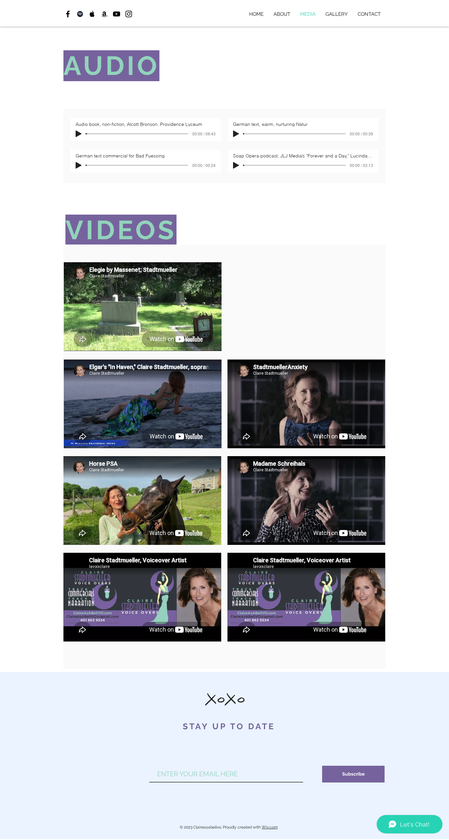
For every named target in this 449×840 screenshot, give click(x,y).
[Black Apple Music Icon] (92, 14)
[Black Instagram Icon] (128, 14)
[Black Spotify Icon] (80, 14)
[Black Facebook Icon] (67, 14)
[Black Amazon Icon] (104, 14)
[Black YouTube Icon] (116, 14)
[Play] (79, 133)
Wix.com (270, 827)
